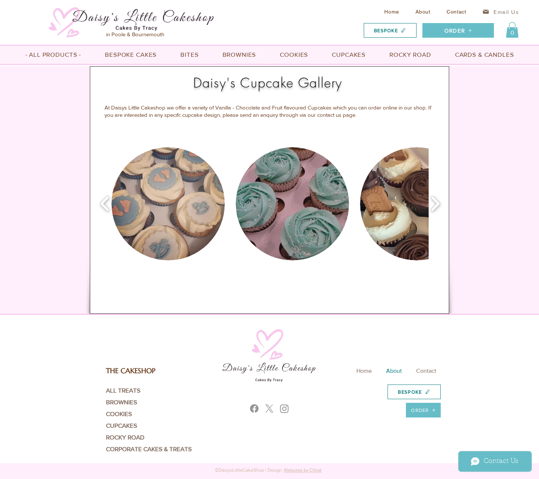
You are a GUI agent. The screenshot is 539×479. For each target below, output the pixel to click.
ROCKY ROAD (125, 437)
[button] (512, 30)
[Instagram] (284, 408)
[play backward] (105, 203)
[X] (269, 408)
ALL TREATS (123, 390)
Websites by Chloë (303, 470)
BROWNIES (121, 401)
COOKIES (119, 413)
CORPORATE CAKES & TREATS (132, 448)
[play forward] (435, 203)
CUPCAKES (121, 425)
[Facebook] (254, 408)
